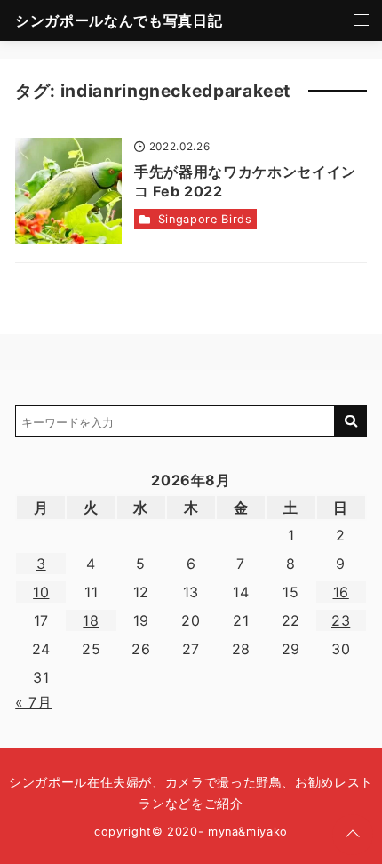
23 (340, 620)
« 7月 (33, 702)
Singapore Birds (205, 219)
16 (341, 592)
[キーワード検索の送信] (351, 421)
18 (91, 620)
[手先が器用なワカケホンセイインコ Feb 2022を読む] (68, 191)
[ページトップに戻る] (352, 834)
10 (41, 592)
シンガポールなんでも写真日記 (118, 20)
